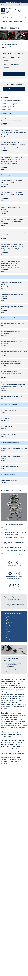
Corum (7, 634)
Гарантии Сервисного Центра (12, 554)
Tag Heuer (8, 625)
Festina (7, 619)
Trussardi (8, 624)
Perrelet (8, 633)
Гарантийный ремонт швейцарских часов (14, 528)
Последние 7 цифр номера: (11, 64)
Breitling (8, 616)
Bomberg (8, 630)
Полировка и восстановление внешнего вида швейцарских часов (15, 533)
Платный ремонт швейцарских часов (14, 550)
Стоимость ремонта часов (15, 21)
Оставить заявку (14, 88)
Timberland (8, 636)
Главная (3, 21)
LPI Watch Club (3, 11)
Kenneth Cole (9, 622)
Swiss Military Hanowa (11, 627)
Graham (8, 621)
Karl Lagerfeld (9, 639)
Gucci (7, 637)
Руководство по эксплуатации (12, 100)
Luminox (8, 628)
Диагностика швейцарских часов (13, 524)
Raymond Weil (9, 618)
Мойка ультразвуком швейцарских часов (14, 543)
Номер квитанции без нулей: (11, 57)
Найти (3, 17)
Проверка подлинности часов (12, 547)
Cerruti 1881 (8, 631)
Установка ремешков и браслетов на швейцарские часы (14, 538)
